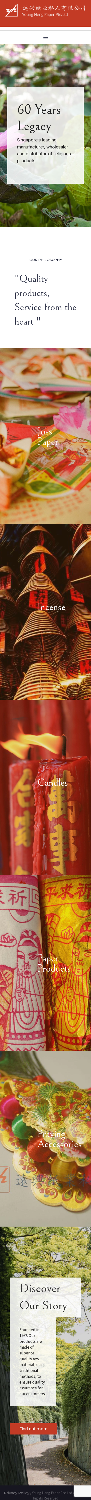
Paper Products (50, 964)
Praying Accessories (50, 1139)
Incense (50, 607)
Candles (50, 783)
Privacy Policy (16, 1493)
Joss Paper (47, 437)
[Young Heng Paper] (45, 10)
